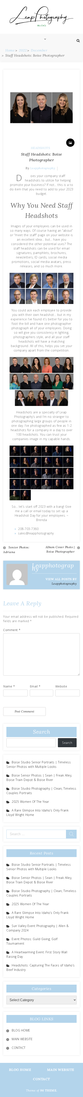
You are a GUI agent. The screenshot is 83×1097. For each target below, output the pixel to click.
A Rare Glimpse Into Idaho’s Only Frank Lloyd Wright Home (37, 812)
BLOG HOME (21, 1030)
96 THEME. (48, 1090)
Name (9, 686)
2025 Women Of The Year (30, 802)
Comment (12, 630)
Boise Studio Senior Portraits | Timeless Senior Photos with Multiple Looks (38, 764)
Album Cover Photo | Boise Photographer (60, 549)
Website (61, 686)
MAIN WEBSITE (22, 1039)
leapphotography (42, 168)
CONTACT (19, 1048)
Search (41, 731)
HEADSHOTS (40, 148)
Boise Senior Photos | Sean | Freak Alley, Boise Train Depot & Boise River (39, 777)
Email (35, 686)
